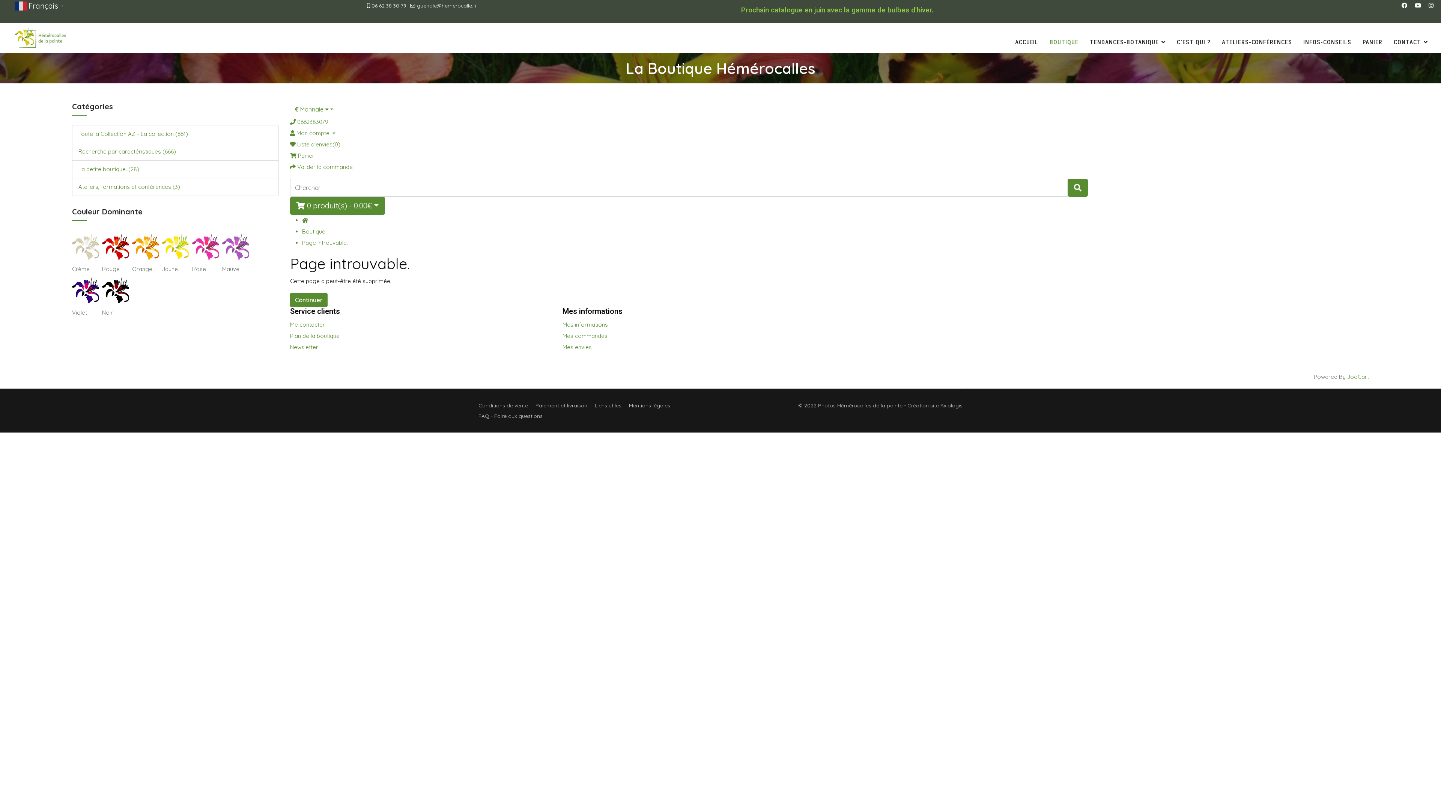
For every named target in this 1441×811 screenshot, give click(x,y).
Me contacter (307, 324)
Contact (1407, 42)
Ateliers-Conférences (1257, 42)
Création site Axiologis (935, 405)
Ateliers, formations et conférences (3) (129, 186)
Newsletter (304, 347)
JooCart (1358, 376)
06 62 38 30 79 (389, 5)
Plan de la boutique (315, 335)
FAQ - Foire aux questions (510, 416)
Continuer (309, 300)
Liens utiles (608, 405)
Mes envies (577, 347)
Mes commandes (585, 335)
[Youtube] (1418, 5)
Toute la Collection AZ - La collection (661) (133, 133)
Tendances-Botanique (1124, 42)
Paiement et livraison (561, 405)
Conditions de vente (503, 405)
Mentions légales (649, 405)
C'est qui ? (1194, 42)
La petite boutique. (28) (108, 169)
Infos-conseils (1327, 42)
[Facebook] (1404, 5)
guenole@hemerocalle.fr (447, 5)
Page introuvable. (325, 242)
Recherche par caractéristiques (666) (127, 151)
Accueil (1027, 42)
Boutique (1064, 42)
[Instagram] (1431, 5)
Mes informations (585, 324)
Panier (1373, 42)
